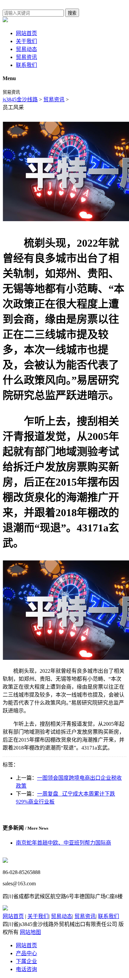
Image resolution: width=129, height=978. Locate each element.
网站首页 (26, 33)
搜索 (72, 13)
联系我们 (26, 65)
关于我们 (26, 41)
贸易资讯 (26, 57)
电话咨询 (26, 969)
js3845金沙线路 (20, 99)
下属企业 (26, 961)
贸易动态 (26, 49)
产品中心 (26, 953)
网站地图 (30, 932)
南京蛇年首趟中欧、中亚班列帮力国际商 (63, 843)
